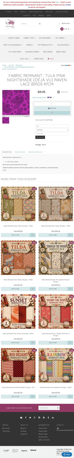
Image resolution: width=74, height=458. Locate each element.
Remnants (19, 65)
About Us (23, 11)
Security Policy (43, 437)
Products (9, 11)
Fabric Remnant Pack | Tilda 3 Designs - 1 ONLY (18, 226)
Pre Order (47, 52)
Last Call (24, 59)
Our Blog (23, 431)
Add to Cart (15, 235)
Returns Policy (42, 434)
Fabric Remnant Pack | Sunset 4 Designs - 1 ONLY (18, 333)
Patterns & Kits (45, 45)
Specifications (20, 152)
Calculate (41, 137)
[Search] (40, 23)
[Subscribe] (57, 408)
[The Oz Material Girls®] (9, 23)
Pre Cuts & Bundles (13, 45)
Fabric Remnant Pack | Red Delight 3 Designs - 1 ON (18, 387)
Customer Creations (62, 11)
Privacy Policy (42, 431)
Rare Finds (61, 52)
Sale (52, 59)
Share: (63, 65)
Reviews (31, 152)
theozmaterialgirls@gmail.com (64, 430)
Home (4, 65)
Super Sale (39, 59)
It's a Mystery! (14, 52)
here (57, 2)
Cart (66, 29)
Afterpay (41, 15)
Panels (29, 45)
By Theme (60, 38)
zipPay (49, 15)
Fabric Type (29, 38)
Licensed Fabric (32, 52)
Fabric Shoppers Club (35, 11)
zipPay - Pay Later (44, 440)
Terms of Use (42, 428)
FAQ (34, 15)
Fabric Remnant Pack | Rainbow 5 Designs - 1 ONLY (56, 387)
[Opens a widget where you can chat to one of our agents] (66, 454)
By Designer (45, 38)
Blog (16, 11)
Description (6, 152)
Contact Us (26, 15)
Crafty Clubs (49, 11)
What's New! (14, 38)
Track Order (6, 431)
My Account (65, 23)
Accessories (63, 45)
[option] (16, 103)
